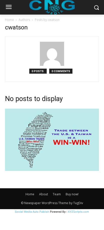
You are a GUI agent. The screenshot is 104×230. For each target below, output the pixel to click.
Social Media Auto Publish (32, 211)
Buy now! (72, 194)
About (43, 194)
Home (9, 20)
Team (57, 194)
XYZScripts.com (78, 211)
